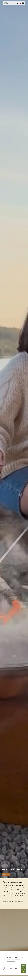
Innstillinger (14, 968)
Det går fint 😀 (23, 968)
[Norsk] (20, 3)
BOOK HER (5, 874)
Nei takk (4, 968)
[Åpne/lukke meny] (23, 3)
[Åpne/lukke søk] (18, 3)
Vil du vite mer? (11, 961)
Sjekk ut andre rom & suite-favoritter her (13, 902)
